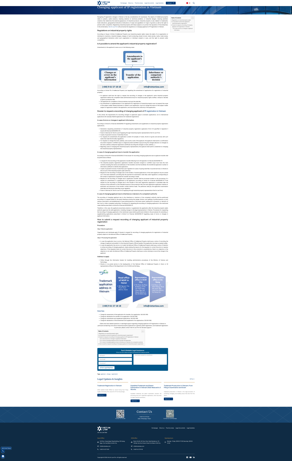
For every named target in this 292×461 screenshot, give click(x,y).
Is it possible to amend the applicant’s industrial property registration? (116, 335)
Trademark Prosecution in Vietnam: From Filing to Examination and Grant (178, 386)
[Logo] (103, 3)
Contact (171, 3)
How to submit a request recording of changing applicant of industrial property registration (121, 344)
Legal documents (149, 3)
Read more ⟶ (101, 395)
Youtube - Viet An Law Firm (190, 457)
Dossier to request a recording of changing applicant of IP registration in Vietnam (118, 337)
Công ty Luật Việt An (187, 3)
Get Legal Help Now (107, 367)
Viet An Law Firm (190, 3)
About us (130, 3)
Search (194, 3)
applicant (103, 374)
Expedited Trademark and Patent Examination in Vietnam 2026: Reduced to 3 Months (146, 387)
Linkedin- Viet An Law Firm (194, 457)
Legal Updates (160, 3)
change (108, 374)
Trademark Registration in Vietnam (109, 386)
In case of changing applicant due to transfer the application (116, 340)
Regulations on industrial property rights (108, 333)
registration (114, 374)
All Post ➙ (192, 379)
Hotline (3, 451)
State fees (100, 311)
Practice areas (139, 3)
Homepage (123, 3)
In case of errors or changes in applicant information (113, 338)
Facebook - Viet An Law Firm (187, 457)
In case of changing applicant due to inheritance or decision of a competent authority (122, 342)
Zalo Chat (3, 456)
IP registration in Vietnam (155, 111)
